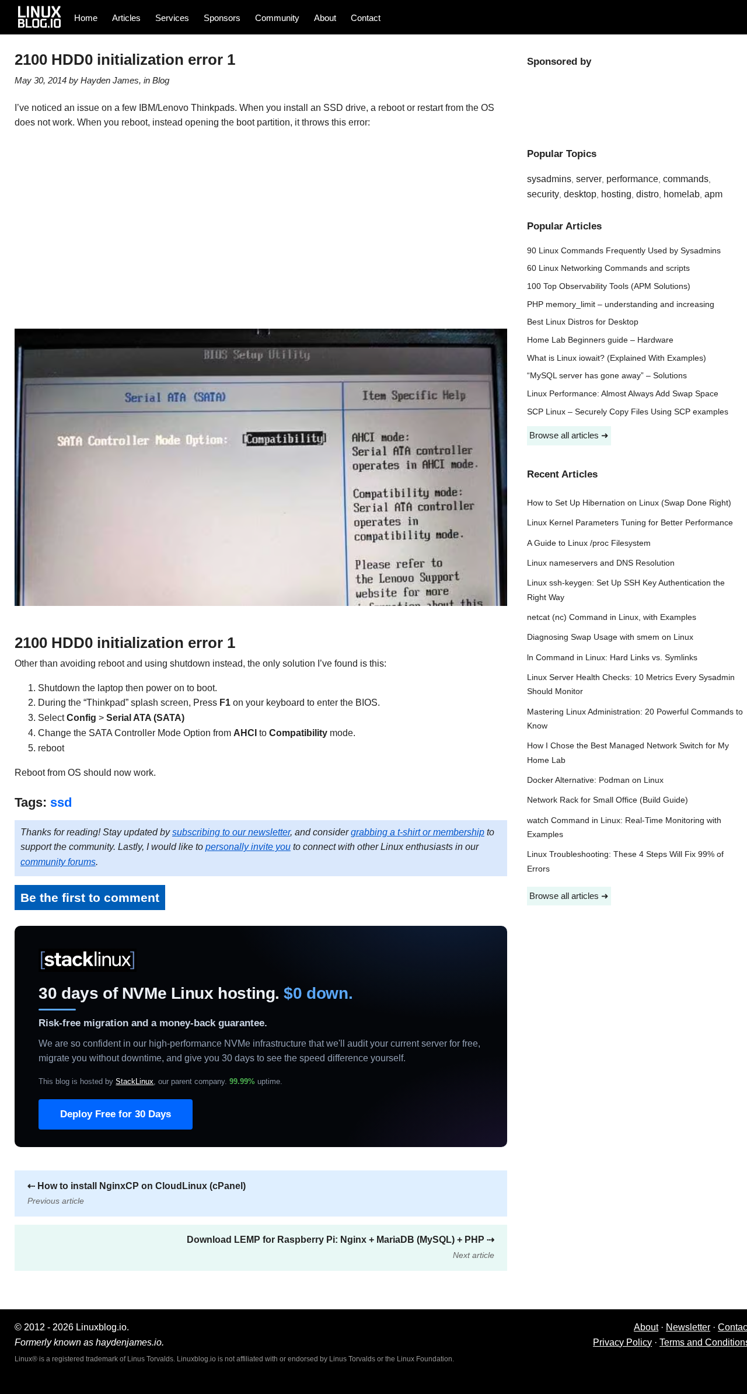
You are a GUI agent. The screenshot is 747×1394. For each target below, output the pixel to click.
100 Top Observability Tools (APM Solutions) (608, 286)
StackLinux (134, 1081)
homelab (682, 194)
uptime (254, 1081)
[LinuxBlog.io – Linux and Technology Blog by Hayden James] (43, 17)
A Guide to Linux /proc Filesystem (589, 543)
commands (685, 179)
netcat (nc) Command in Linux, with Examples (611, 617)
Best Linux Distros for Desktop (582, 322)
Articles (126, 18)
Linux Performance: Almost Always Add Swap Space (622, 393)
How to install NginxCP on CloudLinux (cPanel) (136, 1193)
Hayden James (110, 80)
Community (277, 18)
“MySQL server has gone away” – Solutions (607, 375)
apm (713, 194)
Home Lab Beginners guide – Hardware (600, 340)
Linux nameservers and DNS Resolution (601, 563)
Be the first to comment (89, 897)
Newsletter (688, 1327)
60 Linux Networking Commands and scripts (608, 268)
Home (85, 18)
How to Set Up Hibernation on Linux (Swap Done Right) (629, 503)
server (589, 179)
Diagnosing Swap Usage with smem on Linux (610, 637)
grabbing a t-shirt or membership (417, 832)
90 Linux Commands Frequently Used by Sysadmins (624, 250)
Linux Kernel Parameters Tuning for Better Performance (630, 522)
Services (172, 18)
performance (632, 179)
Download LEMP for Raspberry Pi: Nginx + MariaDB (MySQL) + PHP (340, 1247)
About (325, 18)
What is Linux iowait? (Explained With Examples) (616, 358)
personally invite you (248, 847)
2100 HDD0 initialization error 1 (125, 59)
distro (647, 194)
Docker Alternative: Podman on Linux (595, 780)
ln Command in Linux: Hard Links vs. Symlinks (612, 657)
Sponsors (222, 18)
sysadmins (549, 179)
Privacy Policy (622, 1342)
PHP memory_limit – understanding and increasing (620, 304)
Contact (366, 18)
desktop (580, 194)
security (543, 194)
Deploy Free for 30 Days (115, 1114)
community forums (58, 862)
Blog (160, 80)
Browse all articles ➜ (569, 435)
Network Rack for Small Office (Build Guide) (607, 800)
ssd (61, 802)
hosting (616, 194)
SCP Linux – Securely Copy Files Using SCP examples (627, 411)
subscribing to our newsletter (231, 832)
